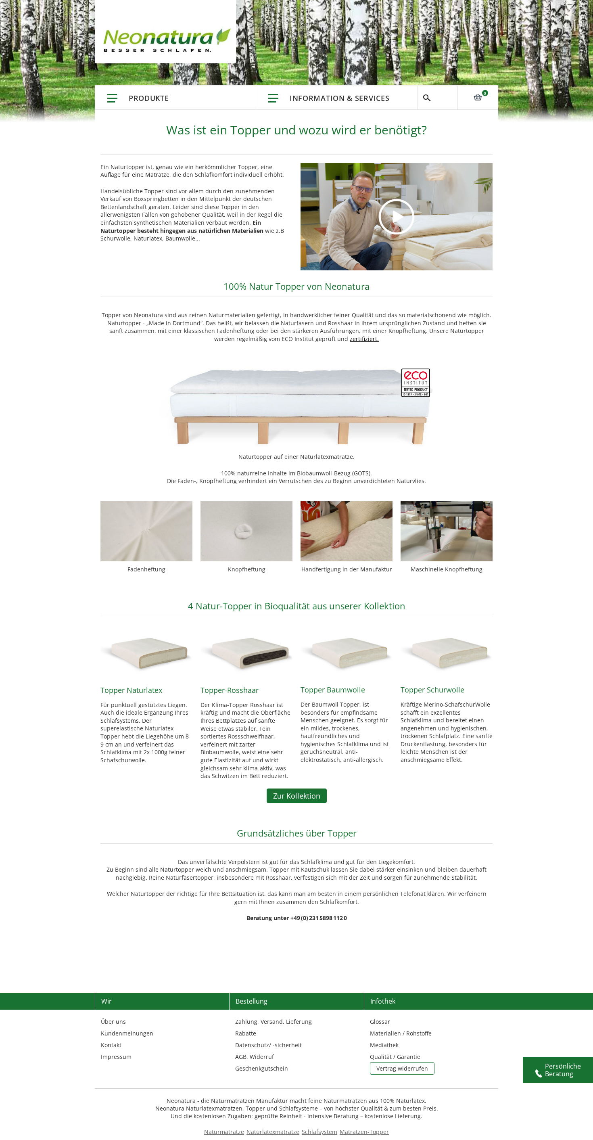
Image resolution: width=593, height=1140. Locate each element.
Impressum (116, 1057)
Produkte (149, 98)
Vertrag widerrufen (402, 1068)
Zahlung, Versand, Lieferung (273, 1021)
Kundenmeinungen (127, 1033)
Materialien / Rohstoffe (401, 1033)
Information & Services (339, 98)
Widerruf (262, 1057)
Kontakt (111, 1045)
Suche (437, 97)
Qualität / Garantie (395, 1057)
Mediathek (384, 1045)
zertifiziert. (364, 339)
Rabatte (245, 1033)
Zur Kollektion (296, 796)
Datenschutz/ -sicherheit (268, 1045)
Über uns (113, 1021)
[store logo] (169, 40)
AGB (240, 1057)
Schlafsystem (319, 1132)
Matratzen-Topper (364, 1132)
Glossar (380, 1021)
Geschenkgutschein (261, 1068)
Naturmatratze (224, 1132)
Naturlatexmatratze (272, 1132)
